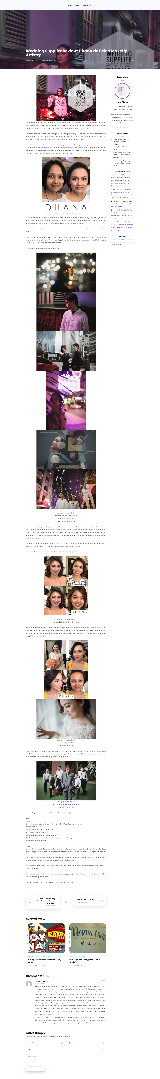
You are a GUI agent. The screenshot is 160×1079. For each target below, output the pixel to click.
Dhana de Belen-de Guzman (47, 147)
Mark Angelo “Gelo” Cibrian (70, 622)
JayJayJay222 (41, 981)
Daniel (42, 532)
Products (29, 46)
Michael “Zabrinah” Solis (70, 516)
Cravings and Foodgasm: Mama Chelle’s (84, 960)
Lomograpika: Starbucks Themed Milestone (121, 140)
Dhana (38, 220)
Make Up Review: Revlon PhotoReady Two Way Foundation (122, 204)
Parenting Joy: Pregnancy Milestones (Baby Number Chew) (121, 163)
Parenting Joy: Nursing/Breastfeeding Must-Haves (123, 147)
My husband (68, 521)
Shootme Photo (69, 518)
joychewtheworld (48, 61)
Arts (29, 957)
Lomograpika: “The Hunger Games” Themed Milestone (122, 153)
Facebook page (85, 874)
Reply (103, 982)
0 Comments (33, 966)
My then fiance (92, 122)
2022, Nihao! (117, 158)
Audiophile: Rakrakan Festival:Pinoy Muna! (44, 960)
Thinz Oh (70, 743)
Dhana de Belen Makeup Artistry (51, 136)
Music (39, 957)
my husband (43, 751)
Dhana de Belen (70, 802)
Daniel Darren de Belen (76, 147)
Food (34, 957)
